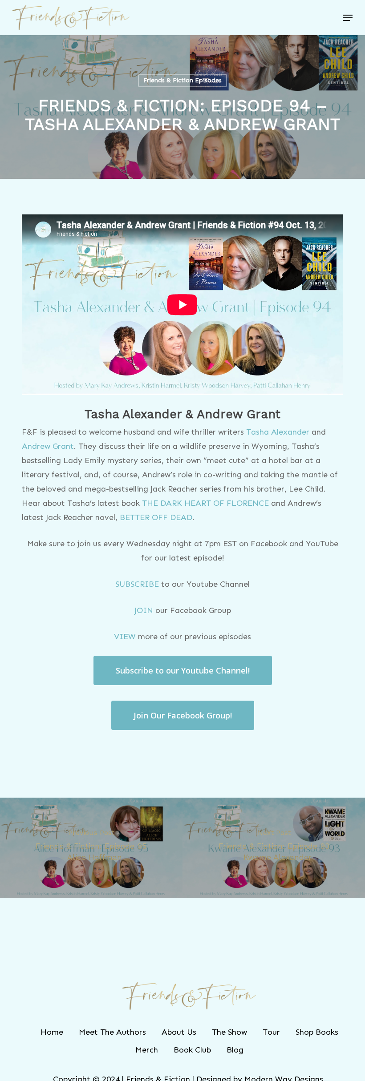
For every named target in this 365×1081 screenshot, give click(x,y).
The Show (229, 1032)
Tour (271, 1032)
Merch (146, 1050)
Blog (235, 1050)
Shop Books (317, 1032)
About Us (179, 1032)
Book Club (192, 1050)
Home (52, 1032)
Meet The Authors (112, 1032)
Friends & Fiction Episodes (182, 80)
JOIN (143, 610)
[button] (348, 17)
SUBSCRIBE (137, 584)
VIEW (125, 636)
